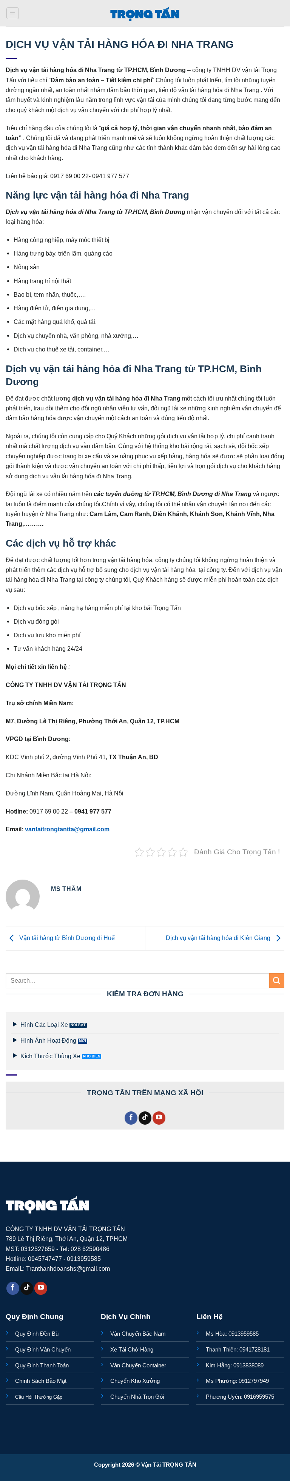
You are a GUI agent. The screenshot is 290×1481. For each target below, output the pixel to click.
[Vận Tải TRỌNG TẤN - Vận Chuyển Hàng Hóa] (145, 13)
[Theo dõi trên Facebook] (131, 1118)
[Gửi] (276, 980)
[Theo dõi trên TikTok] (145, 1118)
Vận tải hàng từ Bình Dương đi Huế (66, 937)
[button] (12, 13)
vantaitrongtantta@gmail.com (67, 829)
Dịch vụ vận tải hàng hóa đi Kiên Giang (219, 937)
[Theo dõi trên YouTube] (159, 1118)
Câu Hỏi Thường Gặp (38, 1397)
